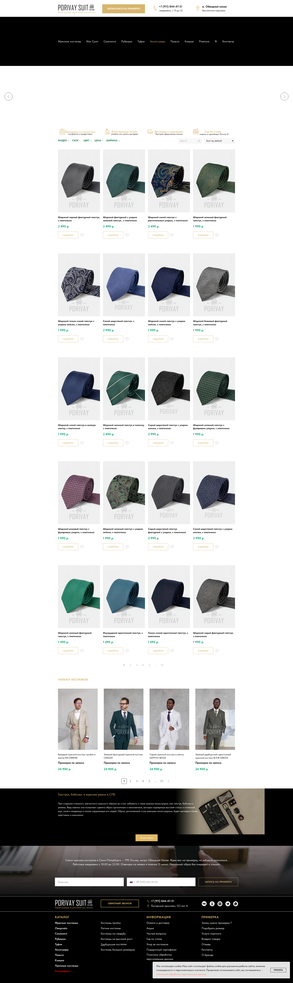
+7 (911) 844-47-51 (170, 6)
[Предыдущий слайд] (9, 96)
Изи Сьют (92, 41)
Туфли (141, 41)
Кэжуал (189, 41)
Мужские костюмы (69, 41)
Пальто (174, 41)
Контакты (228, 41)
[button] (123, 8)
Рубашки (126, 41)
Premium (204, 41)
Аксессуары (157, 41)
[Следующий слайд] (284, 96)
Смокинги (110, 41)
